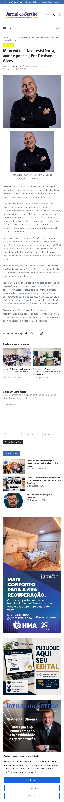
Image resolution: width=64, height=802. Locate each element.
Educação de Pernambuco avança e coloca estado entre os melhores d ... (47, 372)
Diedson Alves (14, 66)
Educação (14, 37)
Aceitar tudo (32, 780)
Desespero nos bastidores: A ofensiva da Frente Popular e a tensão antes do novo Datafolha (44, 480)
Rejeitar (32, 796)
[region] (32, 777)
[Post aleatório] (52, 28)
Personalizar (32, 788)
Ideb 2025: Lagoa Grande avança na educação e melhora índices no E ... (16, 372)
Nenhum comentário (35, 66)
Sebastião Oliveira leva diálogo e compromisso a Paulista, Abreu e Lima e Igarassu (43, 463)
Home (5, 37)
